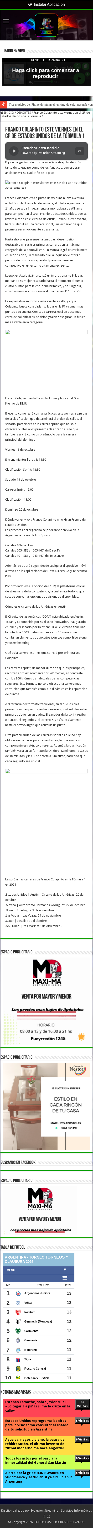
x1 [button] (80, 151)
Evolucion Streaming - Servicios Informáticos (61, 1510)
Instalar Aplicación (49, 4)
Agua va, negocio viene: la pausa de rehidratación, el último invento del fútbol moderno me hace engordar (35, 1444)
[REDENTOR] (46, 25)
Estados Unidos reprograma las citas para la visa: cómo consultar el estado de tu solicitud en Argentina (36, 1425)
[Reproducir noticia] (14, 151)
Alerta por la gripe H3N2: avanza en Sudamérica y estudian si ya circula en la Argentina (38, 1477)
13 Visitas (82, 1404)
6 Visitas (82, 1439)
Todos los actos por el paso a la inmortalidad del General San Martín (35, 1460)
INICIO (8, 112)
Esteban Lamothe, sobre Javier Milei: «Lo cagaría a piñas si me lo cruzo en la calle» (37, 1406)
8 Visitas (82, 1420)
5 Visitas (82, 1472)
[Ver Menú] (6, 21)
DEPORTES (24, 112)
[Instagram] (48, 1516)
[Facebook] (44, 1516)
